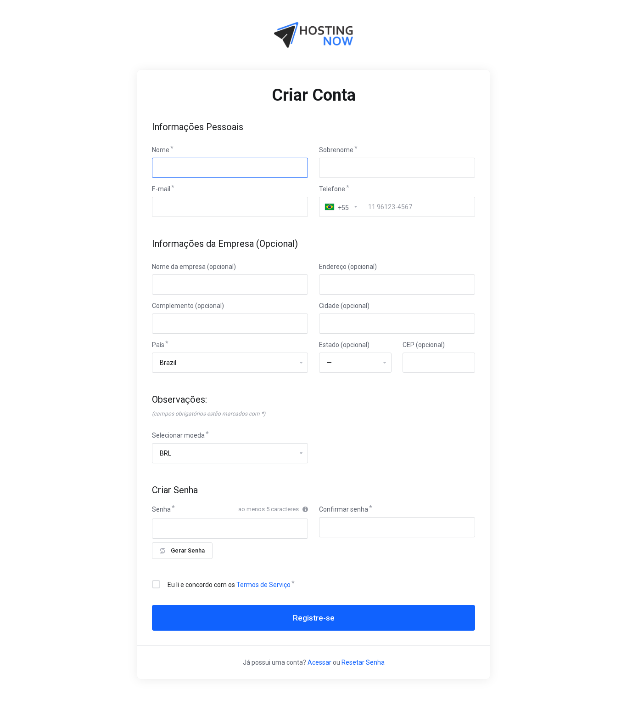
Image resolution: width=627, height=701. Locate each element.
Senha (161, 509)
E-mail (161, 189)
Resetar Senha (363, 662)
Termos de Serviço (263, 584)
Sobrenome (336, 150)
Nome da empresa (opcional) (194, 266)
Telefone (332, 189)
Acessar (319, 662)
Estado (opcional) (344, 344)
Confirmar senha (343, 509)
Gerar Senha (188, 550)
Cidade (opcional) (344, 305)
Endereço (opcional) (348, 266)
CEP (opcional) (424, 344)
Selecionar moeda (178, 435)
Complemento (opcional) (188, 305)
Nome (160, 150)
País (158, 344)
